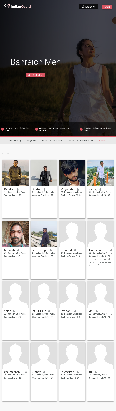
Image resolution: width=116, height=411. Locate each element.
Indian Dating (15, 140)
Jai (91, 311)
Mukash (9, 250)
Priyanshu (68, 189)
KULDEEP (39, 311)
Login (107, 7)
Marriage (57, 140)
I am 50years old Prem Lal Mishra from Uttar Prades (100, 259)
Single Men (32, 140)
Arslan (36, 189)
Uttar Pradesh (86, 140)
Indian (45, 140)
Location (71, 140)
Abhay (36, 372)
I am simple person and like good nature (100, 263)
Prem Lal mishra (98, 250)
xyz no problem (13, 372)
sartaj (93, 189)
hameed (66, 250)
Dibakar (9, 189)
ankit (7, 311)
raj (91, 372)
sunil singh (39, 250)
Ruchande (67, 372)
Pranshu (66, 311)
